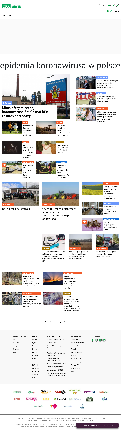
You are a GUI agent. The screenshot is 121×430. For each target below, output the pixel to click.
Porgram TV (75, 365)
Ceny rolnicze (72, 11)
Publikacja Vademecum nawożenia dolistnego (54, 359)
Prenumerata (84, 11)
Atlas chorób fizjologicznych (56, 364)
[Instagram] (104, 5)
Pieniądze (20, 11)
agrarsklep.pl (75, 368)
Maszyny (42, 11)
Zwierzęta (55, 11)
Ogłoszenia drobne (77, 352)
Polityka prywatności (20, 346)
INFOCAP (63, 11)
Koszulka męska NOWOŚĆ (55, 367)
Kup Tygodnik (51, 343)
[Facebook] (100, 5)
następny (59, 322)
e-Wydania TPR (76, 359)
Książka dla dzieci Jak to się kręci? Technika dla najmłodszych (58, 374)
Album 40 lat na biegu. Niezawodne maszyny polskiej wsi (57, 348)
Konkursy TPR (75, 356)
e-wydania (94, 11)
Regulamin (16, 349)
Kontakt (15, 340)
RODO (15, 352)
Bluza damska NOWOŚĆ (55, 370)
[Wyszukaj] (114, 11)
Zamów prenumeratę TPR (55, 340)
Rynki (14, 11)
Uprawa (34, 11)
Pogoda (73, 349)
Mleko (48, 11)
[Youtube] (109, 5)
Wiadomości (6, 11)
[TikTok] (117, 5)
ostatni (72, 322)
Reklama (16, 343)
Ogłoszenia (7, 15)
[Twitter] (113, 5)
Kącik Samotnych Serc (78, 362)
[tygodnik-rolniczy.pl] (11, 5)
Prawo (27, 11)
